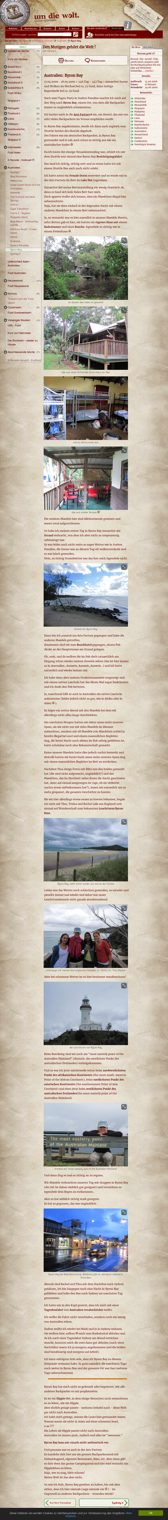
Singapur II (14, 139)
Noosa (14, 236)
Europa (48, 28)
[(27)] (5, 280)
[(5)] (5, 66)
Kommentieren (98, 60)
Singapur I (14, 100)
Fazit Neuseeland (18, 286)
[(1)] (5, 82)
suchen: (24, 34)
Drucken (69, 60)
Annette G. (52, 51)
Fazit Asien (14, 152)
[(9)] (5, 124)
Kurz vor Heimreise (19, 333)
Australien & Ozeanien (42, 40)
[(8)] (5, 87)
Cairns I (14, 204)
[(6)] (5, 113)
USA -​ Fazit (14, 325)
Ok (151, 1513)
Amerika (13, 28)
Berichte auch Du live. (116, 34)
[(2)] (5, 134)
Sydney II (15, 253)
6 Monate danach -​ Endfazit (24, 360)
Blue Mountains (18, 176)
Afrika (75, 28)
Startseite (23, 40)
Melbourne (16, 180)
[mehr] (149, 70)
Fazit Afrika (14, 93)
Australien (31, 28)
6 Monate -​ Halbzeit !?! (21, 160)
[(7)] (5, 51)
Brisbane (15, 241)
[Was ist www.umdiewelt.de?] (127, 25)
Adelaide (15, 192)
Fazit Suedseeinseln (19, 312)
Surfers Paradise (19, 245)
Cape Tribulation (19, 208)
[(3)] (5, 307)
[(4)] (5, 72)
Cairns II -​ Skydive (20, 213)
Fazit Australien (17, 273)
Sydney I (15, 172)
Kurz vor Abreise (18, 59)
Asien (62, 28)
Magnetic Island (19, 217)
